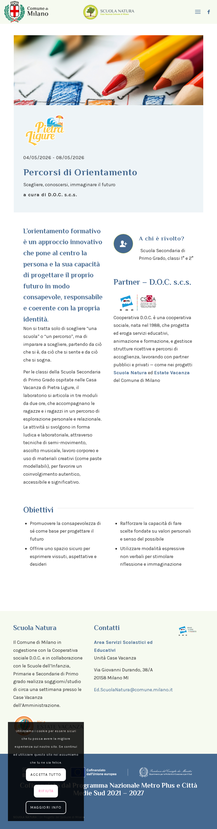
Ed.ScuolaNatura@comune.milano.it (133, 690)
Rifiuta (46, 791)
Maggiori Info (45, 807)
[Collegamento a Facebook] (209, 12)
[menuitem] (197, 12)
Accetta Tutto (45, 774)
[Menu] (197, 12)
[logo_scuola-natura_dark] (108, 12)
